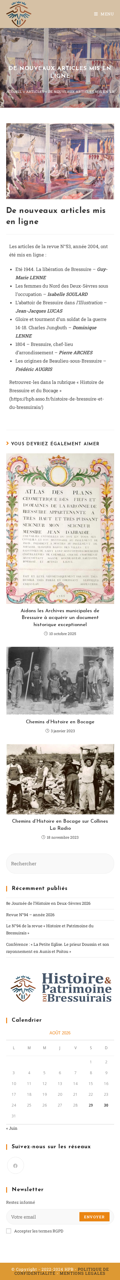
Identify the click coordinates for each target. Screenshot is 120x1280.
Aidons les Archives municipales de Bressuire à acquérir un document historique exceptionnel (60, 618)
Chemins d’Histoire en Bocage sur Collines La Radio (60, 825)
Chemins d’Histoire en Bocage (60, 722)
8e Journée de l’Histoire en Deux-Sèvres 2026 (48, 903)
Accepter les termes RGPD (38, 1231)
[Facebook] (15, 1165)
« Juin (12, 1128)
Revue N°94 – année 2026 (30, 914)
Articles (35, 91)
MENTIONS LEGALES (83, 1273)
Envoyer (94, 1216)
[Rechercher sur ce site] (60, 863)
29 (91, 1105)
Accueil (14, 91)
